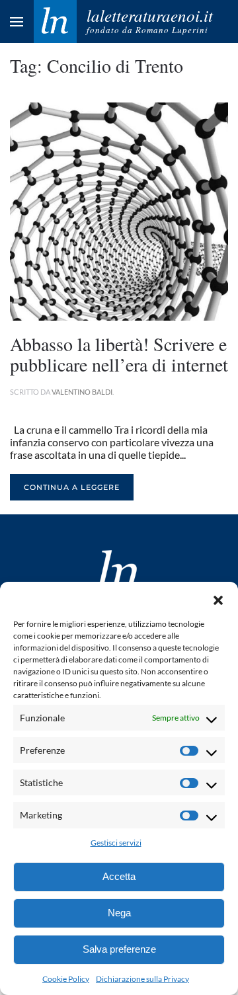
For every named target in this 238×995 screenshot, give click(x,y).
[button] (218, 598)
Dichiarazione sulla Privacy (142, 979)
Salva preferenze (119, 949)
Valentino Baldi (82, 391)
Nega (119, 912)
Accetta (119, 876)
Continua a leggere (72, 487)
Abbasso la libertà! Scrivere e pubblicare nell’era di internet (119, 354)
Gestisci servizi (116, 843)
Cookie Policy (65, 979)
